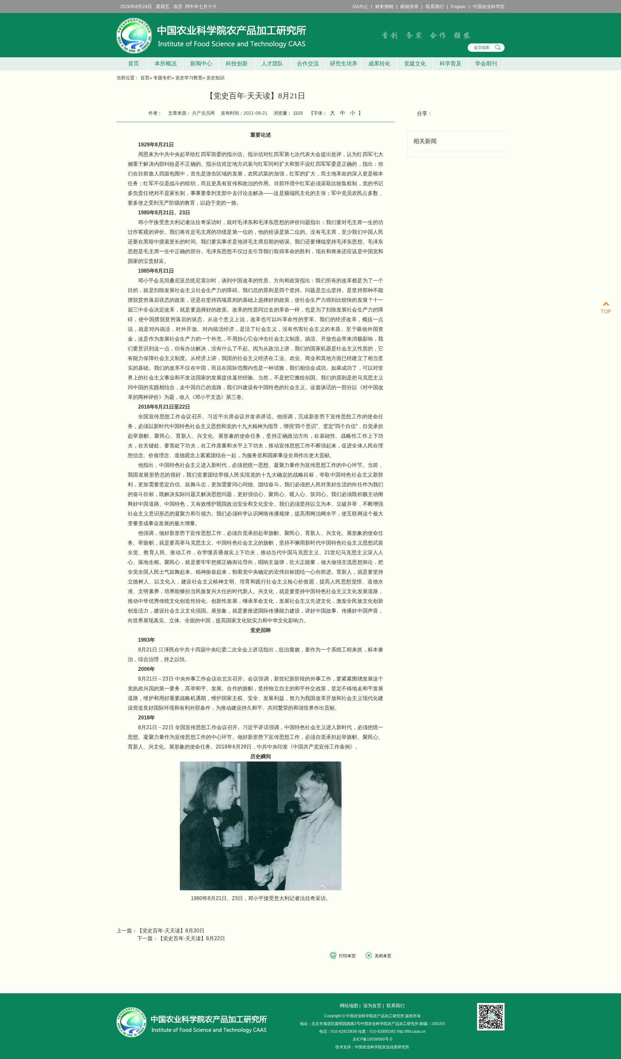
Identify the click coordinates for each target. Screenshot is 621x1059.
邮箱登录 (409, 6)
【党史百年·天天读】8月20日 (170, 930)
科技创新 (237, 64)
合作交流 (308, 64)
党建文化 (415, 64)
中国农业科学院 (489, 6)
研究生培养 (343, 64)
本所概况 (166, 64)
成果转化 (379, 64)
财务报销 (384, 6)
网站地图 (349, 1005)
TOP (606, 311)
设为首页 (372, 1005)
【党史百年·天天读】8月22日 (191, 938)
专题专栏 (162, 77)
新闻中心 (201, 64)
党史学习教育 (188, 77)
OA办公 (360, 6)
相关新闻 (425, 141)
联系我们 (435, 6)
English (458, 6)
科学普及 (451, 64)
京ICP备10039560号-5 (372, 1039)
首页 (132, 64)
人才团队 (272, 64)
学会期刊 (486, 64)
